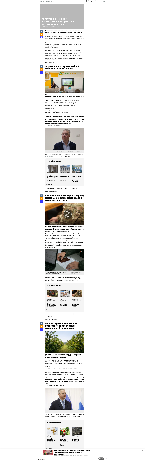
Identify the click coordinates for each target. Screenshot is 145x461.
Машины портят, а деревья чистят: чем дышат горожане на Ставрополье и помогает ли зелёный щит (72, 452)
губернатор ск (74, 188)
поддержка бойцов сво (61, 313)
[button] (48, 452)
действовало (49, 156)
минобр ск (66, 188)
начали (66, 280)
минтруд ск (76, 313)
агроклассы (59, 188)
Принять (101, 458)
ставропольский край (50, 188)
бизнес (70, 313)
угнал (77, 58)
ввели (72, 416)
